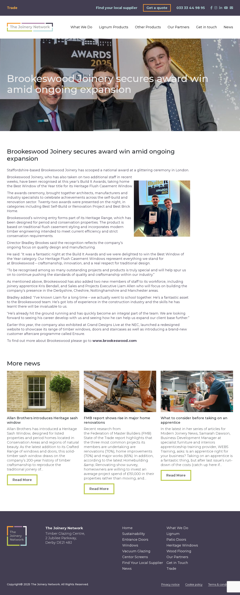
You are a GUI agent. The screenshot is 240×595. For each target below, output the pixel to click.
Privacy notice (170, 584)
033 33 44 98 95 (190, 8)
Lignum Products (113, 27)
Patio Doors (176, 540)
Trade (12, 8)
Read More (22, 480)
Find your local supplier (116, 8)
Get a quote (156, 8)
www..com (114, 341)
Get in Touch (177, 563)
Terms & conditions (220, 584)
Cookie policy (193, 584)
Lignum (173, 534)
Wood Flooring (178, 551)
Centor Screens (135, 557)
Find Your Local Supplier (142, 563)
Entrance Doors (135, 540)
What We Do (81, 27)
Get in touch (206, 27)
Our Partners (178, 27)
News (228, 27)
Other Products (148, 27)
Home (127, 528)
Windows (130, 545)
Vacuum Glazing (136, 551)
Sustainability (133, 534)
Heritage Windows (182, 545)
